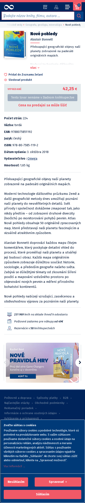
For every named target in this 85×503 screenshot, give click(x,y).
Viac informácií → (15, 466)
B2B (65, 398)
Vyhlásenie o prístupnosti (21, 418)
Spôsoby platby (47, 398)
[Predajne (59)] (45, 7)
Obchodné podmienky (50, 403)
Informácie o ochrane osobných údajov (30, 413)
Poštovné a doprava (17, 398)
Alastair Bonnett (41, 39)
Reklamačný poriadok (18, 408)
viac (33, 68)
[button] (16, 482)
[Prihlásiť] (56, 7)
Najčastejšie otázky (17, 403)
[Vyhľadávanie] (78, 16)
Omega (32, 158)
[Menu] (68, 8)
